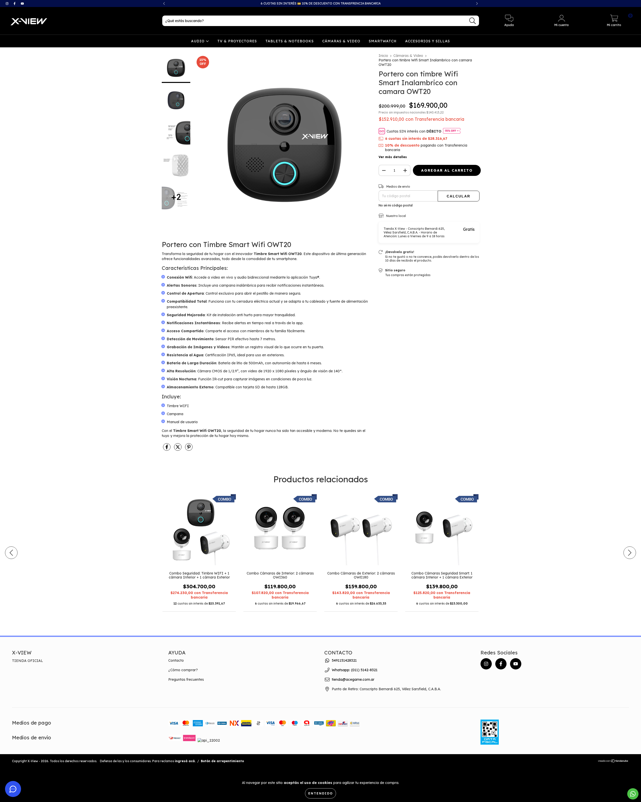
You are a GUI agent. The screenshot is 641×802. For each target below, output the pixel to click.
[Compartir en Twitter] (178, 449)
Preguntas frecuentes (186, 679)
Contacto (176, 660)
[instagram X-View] (7, 3)
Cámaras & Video (408, 55)
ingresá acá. (185, 761)
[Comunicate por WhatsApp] (632, 793)
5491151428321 (344, 660)
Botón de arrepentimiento (222, 761)
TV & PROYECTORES (237, 41)
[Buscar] (472, 21)
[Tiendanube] (613, 761)
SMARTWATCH (383, 41)
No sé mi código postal (396, 205)
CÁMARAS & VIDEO (341, 41)
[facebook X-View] (15, 3)
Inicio (383, 55)
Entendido (320, 793)
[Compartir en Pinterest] (189, 449)
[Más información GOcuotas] (451, 131)
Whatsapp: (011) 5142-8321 (355, 670)
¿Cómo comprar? (183, 670)
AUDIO (198, 41)
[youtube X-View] (22, 3)
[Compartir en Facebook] (167, 449)
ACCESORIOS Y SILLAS (427, 41)
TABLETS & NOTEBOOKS (289, 41)
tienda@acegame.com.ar (353, 679)
